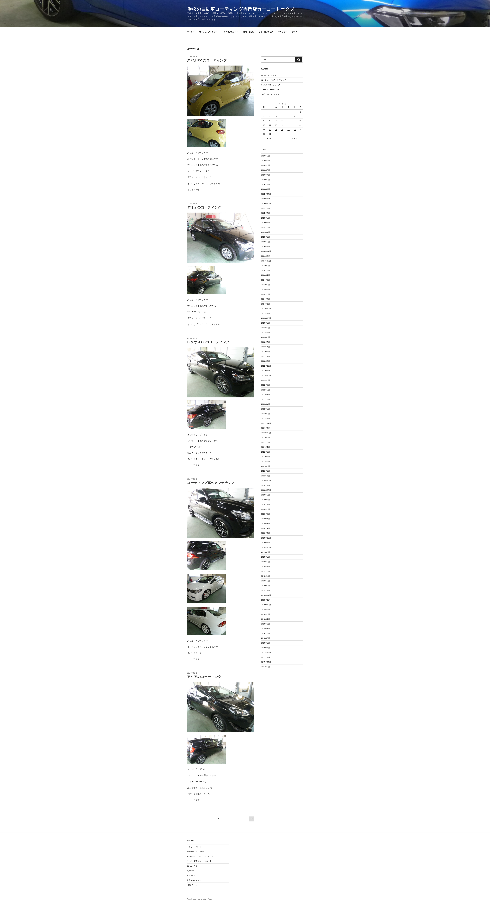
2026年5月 (265, 170)
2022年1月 (265, 418)
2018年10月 (266, 605)
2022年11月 (266, 371)
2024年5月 (265, 285)
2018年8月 (265, 614)
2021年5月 (265, 457)
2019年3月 (265, 581)
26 (282, 130)
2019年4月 (265, 576)
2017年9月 (265, 667)
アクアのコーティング (204, 677)
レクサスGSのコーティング (208, 342)
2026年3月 (265, 180)
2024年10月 (266, 261)
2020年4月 (265, 519)
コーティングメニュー (208, 32)
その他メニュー (230, 32)
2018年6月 (265, 624)
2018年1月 (265, 648)
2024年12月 (266, 251)
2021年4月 (265, 461)
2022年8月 (265, 385)
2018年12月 (266, 595)
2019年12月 (266, 538)
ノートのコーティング (270, 90)
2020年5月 (265, 514)
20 (288, 125)
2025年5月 (265, 227)
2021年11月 (266, 428)
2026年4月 (265, 175)
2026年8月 (265, 156)
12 (282, 121)
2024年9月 (265, 266)
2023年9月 (265, 323)
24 (270, 130)
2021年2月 (265, 471)
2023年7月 (265, 332)
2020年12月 (266, 481)
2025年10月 (266, 204)
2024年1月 (265, 304)
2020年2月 (265, 528)
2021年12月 (266, 423)
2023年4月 (265, 347)
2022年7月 (265, 390)
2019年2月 (265, 586)
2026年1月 (265, 189)
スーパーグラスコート (195, 851)
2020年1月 (265, 533)
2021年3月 (265, 466)
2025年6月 (265, 223)
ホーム (189, 32)
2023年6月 (265, 337)
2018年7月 (265, 619)
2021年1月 (265, 476)
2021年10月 (266, 433)
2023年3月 (265, 352)
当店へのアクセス (266, 32)
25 (276, 130)
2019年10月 (266, 547)
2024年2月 (265, 299)
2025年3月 (265, 237)
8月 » (294, 138)
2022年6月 (265, 395)
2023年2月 (265, 356)
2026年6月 (265, 165)
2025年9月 (265, 208)
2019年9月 (265, 552)
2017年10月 (266, 662)
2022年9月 (265, 380)
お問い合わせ (248, 32)
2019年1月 (265, 590)
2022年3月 (265, 409)
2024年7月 (265, 275)
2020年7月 (265, 504)
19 (282, 125)
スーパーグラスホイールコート (199, 861)
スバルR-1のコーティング (207, 60)
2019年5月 (265, 571)
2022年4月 (265, 404)
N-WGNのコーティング (270, 85)
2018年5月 (265, 629)
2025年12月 (266, 194)
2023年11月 (266, 313)
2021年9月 (265, 438)
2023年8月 (265, 328)
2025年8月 (265, 213)
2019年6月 (265, 566)
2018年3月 (265, 638)
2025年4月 (265, 232)
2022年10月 (266, 376)
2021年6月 (265, 452)
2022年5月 (265, 399)
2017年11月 (266, 657)
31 (270, 134)
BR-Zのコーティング (269, 75)
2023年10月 (266, 318)
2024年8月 (265, 270)
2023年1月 (265, 361)
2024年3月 (265, 294)
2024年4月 (265, 290)
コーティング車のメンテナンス (211, 483)
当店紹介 (190, 871)
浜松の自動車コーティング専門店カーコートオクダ (241, 9)
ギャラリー (282, 32)
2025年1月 (265, 247)
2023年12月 (266, 309)
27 (288, 130)
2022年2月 (265, 414)
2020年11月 (266, 485)
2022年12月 (266, 366)
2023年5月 (265, 342)
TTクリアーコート (194, 847)
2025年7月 (265, 218)
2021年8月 (265, 442)
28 (295, 130)
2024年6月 (265, 280)
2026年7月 (265, 161)
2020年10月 (266, 490)
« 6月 (269, 138)
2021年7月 (265, 447)
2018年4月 (265, 633)
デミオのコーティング (204, 207)
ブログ (294, 32)
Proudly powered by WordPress (199, 899)
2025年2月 (265, 242)
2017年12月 (266, 652)
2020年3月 (265, 524)
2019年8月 (265, 557)
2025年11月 (266, 199)
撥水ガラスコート (194, 866)
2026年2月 (265, 184)
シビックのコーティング (271, 94)
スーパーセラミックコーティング (200, 856)
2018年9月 (265, 610)
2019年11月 (266, 543)
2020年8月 (265, 500)
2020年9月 (265, 495)
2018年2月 (265, 643)
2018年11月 (266, 600)
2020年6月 (265, 509)
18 (276, 125)
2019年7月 (265, 562)
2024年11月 (266, 256)
